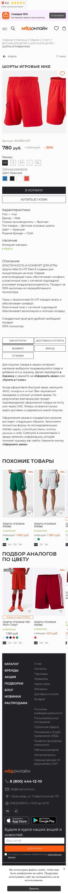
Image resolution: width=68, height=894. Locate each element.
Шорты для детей (41, 43)
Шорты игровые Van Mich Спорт (16, 623)
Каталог (12, 664)
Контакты (40, 668)
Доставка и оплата (46, 694)
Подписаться (34, 848)
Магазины (41, 689)
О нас (38, 663)
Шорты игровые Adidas (14, 525)
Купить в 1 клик (34, 199)
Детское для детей (14, 43)
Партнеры (41, 674)
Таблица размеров (14, 169)
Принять (34, 888)
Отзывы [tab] (18, 355)
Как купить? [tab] (17, 340)
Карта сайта (42, 684)
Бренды (11, 670)
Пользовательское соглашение (46, 720)
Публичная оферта (46, 727)
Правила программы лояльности (48, 742)
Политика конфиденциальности (48, 711)
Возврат (39, 699)
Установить (57, 15)
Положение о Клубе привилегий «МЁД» (47, 734)
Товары (34, 40)
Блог (9, 690)
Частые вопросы (45, 755)
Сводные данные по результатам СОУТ (47, 761)
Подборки (14, 683)
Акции (10, 677)
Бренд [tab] (50, 348)
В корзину (34, 190)
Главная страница (14, 40)
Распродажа (16, 703)
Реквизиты (41, 679)
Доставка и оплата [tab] (50, 340)
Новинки (13, 696)
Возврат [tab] (18, 348)
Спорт (46, 40)
